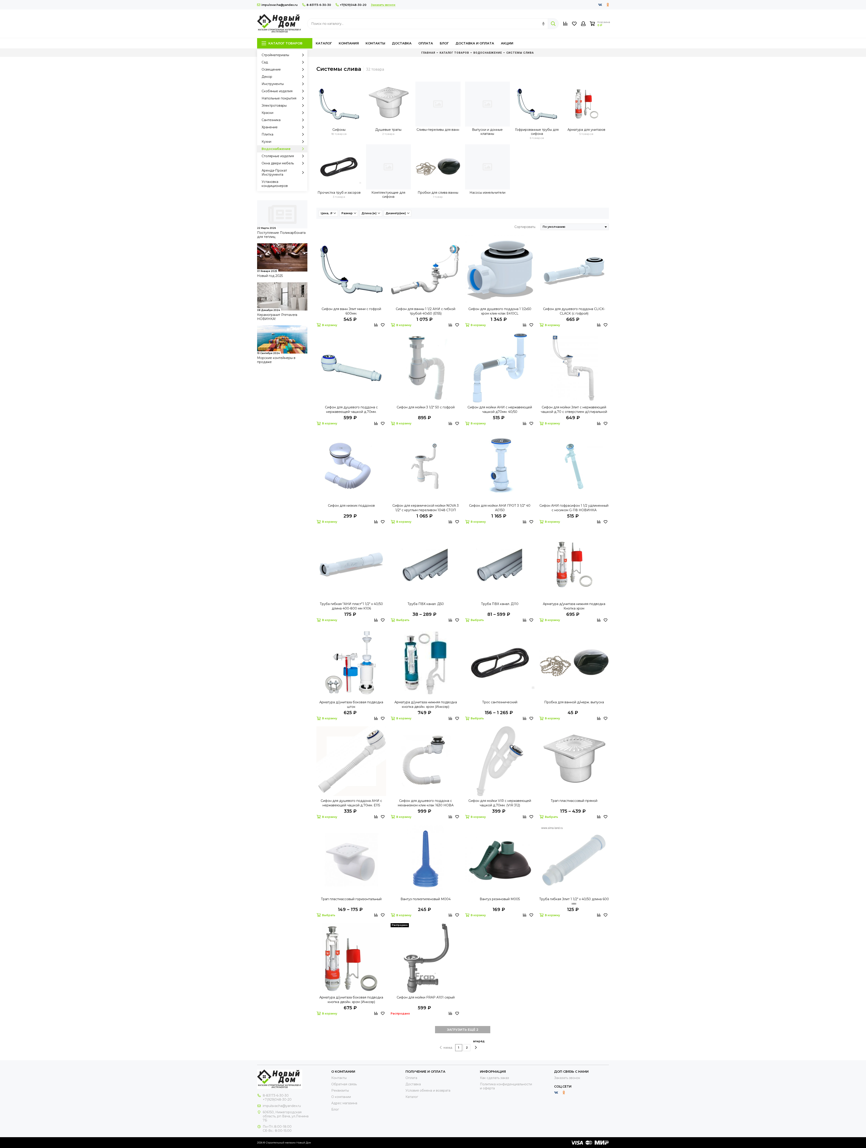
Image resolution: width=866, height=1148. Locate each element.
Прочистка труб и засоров (339, 193)
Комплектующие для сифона (388, 195)
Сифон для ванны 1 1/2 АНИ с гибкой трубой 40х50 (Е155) (425, 311)
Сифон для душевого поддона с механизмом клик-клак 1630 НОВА (426, 803)
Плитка (267, 134)
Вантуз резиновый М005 (500, 899)
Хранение (270, 127)
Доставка (402, 43)
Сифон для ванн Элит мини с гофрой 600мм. (351, 311)
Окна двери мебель (278, 163)
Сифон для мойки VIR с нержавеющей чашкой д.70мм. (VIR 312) (499, 803)
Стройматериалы (275, 55)
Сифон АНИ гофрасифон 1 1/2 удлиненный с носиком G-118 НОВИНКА (573, 508)
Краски (267, 113)
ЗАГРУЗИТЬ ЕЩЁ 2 (462, 1030)
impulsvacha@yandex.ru (279, 5)
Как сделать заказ (494, 1078)
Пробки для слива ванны (438, 193)
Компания (349, 43)
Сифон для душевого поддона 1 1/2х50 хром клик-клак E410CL (499, 311)
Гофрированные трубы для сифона (537, 132)
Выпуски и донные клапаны (487, 132)
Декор (267, 77)
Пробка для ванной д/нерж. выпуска (574, 702)
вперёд (479, 1041)
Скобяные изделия (277, 91)
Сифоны (338, 130)
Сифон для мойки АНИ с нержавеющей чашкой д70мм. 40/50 (500, 409)
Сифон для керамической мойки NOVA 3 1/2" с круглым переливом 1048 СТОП (425, 508)
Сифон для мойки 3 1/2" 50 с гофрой (426, 407)
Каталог (324, 43)
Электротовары (274, 106)
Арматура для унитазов (586, 130)
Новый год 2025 (270, 276)
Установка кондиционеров (275, 184)
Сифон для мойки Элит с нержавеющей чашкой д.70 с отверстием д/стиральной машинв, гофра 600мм (574, 409)
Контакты (375, 43)
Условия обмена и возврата (427, 1090)
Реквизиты (340, 1090)
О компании (341, 1097)
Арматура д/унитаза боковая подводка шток (351, 704)
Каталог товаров (285, 43)
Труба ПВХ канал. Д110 (499, 604)
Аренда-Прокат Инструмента (274, 172)
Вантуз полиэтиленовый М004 (426, 899)
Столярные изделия (278, 156)
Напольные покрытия (279, 98)
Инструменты (273, 84)
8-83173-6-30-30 (318, 5)
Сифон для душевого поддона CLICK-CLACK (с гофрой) (574, 311)
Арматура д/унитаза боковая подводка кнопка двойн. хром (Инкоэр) (351, 999)
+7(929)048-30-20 (353, 5)
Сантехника (271, 120)
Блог (444, 43)
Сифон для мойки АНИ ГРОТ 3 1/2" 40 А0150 (499, 508)
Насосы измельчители (487, 193)
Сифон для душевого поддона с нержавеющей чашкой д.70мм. (351, 409)
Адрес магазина (344, 1103)
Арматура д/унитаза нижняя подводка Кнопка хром (574, 606)
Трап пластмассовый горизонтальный (351, 899)
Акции (507, 43)
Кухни (266, 142)
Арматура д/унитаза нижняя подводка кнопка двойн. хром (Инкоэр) (425, 704)
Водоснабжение (276, 149)
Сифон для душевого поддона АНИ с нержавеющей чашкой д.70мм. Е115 (351, 803)
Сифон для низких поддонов (351, 506)
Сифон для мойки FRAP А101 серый (426, 997)
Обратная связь (344, 1084)
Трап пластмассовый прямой (574, 801)
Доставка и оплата (475, 43)
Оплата (425, 43)
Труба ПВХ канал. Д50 (426, 604)
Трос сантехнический (499, 702)
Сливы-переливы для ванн (438, 130)
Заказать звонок (567, 1078)
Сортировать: (525, 227)
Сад (265, 62)
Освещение (271, 69)
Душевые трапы (388, 130)
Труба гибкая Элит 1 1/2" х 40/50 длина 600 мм (574, 901)
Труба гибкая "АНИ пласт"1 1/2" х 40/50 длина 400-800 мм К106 (351, 606)
